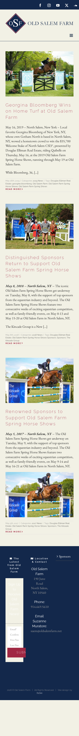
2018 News (37, 335)
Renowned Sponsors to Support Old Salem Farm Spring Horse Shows (36, 417)
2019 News (38, 181)
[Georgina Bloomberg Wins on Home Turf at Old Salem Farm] (39, 73)
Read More (13, 189)
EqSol (39, 693)
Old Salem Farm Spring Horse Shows (29, 526)
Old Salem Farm (40, 184)
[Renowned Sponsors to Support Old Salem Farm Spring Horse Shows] (39, 380)
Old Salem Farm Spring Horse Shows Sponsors (34, 338)
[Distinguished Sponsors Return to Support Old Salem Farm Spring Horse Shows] (39, 226)
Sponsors (61, 338)
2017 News (37, 523)
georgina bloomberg (22, 184)
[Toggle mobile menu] (71, 35)
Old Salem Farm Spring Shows (33, 186)
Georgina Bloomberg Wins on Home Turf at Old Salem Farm (39, 111)
